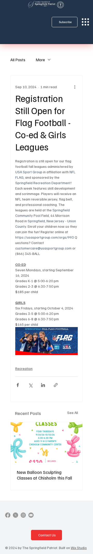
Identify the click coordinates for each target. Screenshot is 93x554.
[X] (15, 515)
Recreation (24, 368)
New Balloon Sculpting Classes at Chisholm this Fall (44, 475)
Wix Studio (79, 547)
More (40, 59)
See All (72, 412)
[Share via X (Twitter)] (30, 385)
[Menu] (85, 21)
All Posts (17, 59)
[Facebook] (7, 515)
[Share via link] (55, 385)
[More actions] (75, 87)
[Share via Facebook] (17, 385)
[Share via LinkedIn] (43, 385)
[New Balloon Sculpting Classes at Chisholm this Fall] (46, 442)
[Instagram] (23, 515)
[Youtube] (31, 515)
